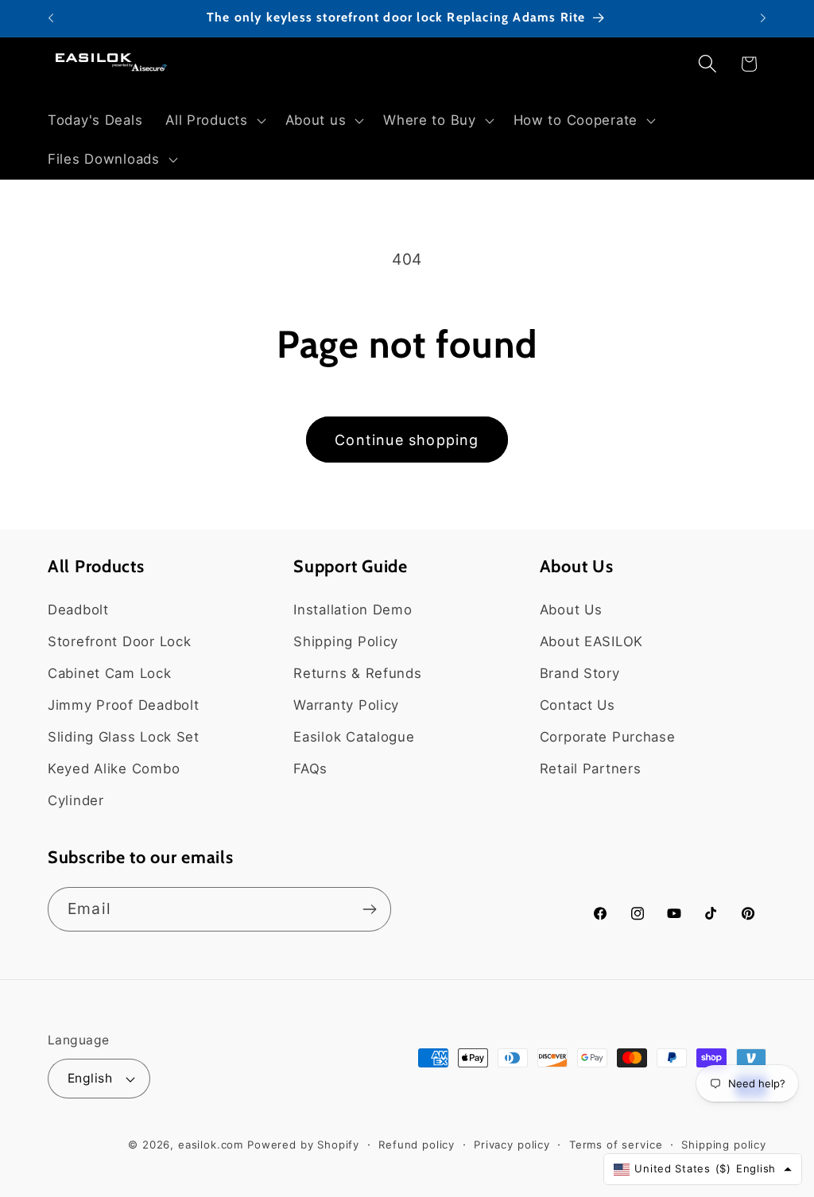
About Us (571, 610)
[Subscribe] (369, 909)
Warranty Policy (346, 705)
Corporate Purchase (608, 737)
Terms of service (615, 1144)
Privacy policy (512, 1144)
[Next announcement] (763, 18)
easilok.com (210, 1144)
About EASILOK (591, 641)
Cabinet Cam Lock (110, 673)
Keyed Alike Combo (114, 769)
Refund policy (416, 1144)
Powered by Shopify (303, 1144)
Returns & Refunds (357, 673)
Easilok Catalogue (353, 737)
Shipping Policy (345, 641)
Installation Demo (352, 610)
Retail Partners (591, 769)
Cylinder (76, 800)
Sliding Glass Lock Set (124, 737)
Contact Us (577, 705)
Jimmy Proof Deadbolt (123, 705)
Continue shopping (407, 440)
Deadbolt (78, 610)
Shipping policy (723, 1144)
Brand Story (580, 673)
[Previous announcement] (50, 18)
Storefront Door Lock (119, 641)
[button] (213, 120)
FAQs (310, 769)
